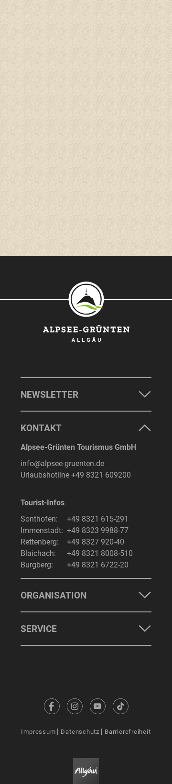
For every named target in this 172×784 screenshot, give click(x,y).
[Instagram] (74, 706)
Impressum (38, 731)
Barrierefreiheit (127, 731)
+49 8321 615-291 (98, 518)
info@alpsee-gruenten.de (62, 463)
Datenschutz (80, 731)
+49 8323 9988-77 (98, 530)
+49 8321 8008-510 (100, 553)
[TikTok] (120, 706)
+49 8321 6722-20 (98, 564)
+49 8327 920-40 (95, 541)
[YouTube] (97, 706)
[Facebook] (51, 706)
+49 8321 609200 (101, 474)
